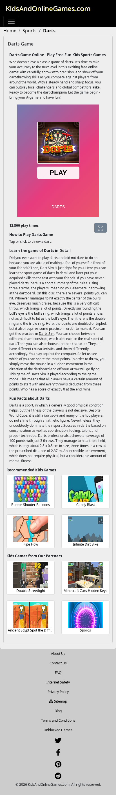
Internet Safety (58, 682)
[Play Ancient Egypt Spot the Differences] (30, 615)
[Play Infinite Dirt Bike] (85, 529)
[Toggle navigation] (11, 21)
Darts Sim (46, 333)
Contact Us (58, 663)
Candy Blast (85, 504)
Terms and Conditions (58, 720)
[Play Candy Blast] (85, 489)
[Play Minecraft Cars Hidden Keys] (85, 575)
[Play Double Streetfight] (30, 575)
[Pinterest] (58, 765)
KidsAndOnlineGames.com (48, 8)
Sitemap (60, 701)
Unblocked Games (58, 730)
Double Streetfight (30, 590)
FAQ (58, 672)
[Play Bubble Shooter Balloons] (30, 489)
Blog (58, 710)
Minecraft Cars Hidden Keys (85, 590)
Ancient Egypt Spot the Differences (35, 630)
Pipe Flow (30, 544)
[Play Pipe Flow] (30, 529)
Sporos (85, 630)
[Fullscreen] (100, 228)
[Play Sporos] (85, 615)
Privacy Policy (58, 691)
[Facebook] (58, 753)
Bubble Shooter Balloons (30, 504)
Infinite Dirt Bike (85, 544)
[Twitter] (58, 741)
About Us (58, 653)
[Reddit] (58, 777)
